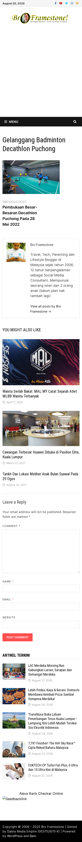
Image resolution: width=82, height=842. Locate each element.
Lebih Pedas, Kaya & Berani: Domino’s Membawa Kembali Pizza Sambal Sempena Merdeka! (54, 694)
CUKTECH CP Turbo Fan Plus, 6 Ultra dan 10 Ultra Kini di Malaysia (53, 767)
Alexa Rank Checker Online (41, 794)
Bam (33, 836)
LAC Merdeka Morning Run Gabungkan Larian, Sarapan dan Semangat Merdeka (50, 670)
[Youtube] (61, 3)
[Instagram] (72, 3)
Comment (11, 526)
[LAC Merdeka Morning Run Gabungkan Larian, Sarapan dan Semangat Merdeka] (13, 666)
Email (8, 599)
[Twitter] (67, 3)
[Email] (77, 3)
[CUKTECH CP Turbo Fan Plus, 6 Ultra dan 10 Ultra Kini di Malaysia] (13, 766)
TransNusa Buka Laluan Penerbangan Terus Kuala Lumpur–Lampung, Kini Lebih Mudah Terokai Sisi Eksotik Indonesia (52, 721)
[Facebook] (56, 3)
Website (8, 617)
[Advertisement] (41, 74)
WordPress (15, 836)
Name (7, 581)
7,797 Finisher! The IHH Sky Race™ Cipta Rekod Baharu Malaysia (51, 745)
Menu (13, 122)
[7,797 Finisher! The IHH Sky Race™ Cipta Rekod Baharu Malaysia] (13, 744)
